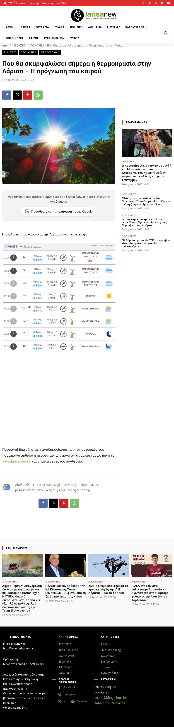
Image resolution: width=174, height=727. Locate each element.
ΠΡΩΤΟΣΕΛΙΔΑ (50, 52)
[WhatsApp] (38, 95)
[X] (155, 3)
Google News (78, 484)
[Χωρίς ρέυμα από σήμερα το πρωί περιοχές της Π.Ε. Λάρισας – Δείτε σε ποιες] (108, 565)
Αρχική (6, 45)
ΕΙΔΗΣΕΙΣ (20, 45)
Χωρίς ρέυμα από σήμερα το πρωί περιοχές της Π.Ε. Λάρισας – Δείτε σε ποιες (108, 589)
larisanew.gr (51, 484)
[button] (165, 32)
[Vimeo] (161, 3)
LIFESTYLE (128, 161)
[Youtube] (168, 3)
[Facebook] (143, 3)
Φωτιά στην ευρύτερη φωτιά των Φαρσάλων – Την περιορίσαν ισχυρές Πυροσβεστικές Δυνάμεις (144, 222)
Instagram (70, 694)
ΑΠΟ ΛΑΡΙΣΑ (36, 45)
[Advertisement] (58, 391)
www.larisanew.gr (16, 461)
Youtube (82, 701)
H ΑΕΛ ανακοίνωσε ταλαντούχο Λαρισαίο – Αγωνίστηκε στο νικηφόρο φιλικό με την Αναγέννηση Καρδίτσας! (150, 593)
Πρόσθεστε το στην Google (62, 211)
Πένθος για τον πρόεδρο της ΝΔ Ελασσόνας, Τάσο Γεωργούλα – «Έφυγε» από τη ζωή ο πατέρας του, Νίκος (146, 201)
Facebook (69, 687)
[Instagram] (149, 3)
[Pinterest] (27, 95)
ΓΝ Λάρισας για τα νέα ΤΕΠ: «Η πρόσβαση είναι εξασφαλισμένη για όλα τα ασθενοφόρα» (147, 243)
